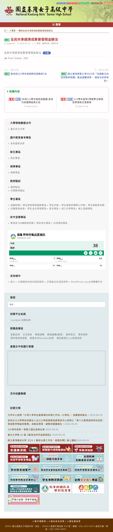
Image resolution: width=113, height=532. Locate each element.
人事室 (38, 43)
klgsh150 (11, 43)
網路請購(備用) (55, 334)
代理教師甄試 (17, 190)
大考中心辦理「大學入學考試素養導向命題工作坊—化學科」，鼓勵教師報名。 (49, 415)
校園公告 (55, 43)
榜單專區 (15, 172)
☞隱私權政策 (74, 521)
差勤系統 (15, 334)
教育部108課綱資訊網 (22, 223)
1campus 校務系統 (20, 320)
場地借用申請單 (18, 338)
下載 (47, 53)
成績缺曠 (15, 205)
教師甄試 (15, 187)
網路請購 (40, 334)
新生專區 (15, 158)
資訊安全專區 (43, 223)
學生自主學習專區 (36, 208)
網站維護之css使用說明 (69, 338)
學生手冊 (54, 205)
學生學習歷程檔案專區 (34, 205)
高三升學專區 (68, 208)
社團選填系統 (17, 208)
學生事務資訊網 (96, 205)
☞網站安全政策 (57, 521)
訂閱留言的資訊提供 (57, 282)
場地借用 (83, 334)
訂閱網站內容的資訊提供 (31, 282)
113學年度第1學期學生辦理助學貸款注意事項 (82, 100)
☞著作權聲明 (39, 521)
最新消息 (46, 43)
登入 (12, 282)
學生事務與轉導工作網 (73, 205)
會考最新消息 (17, 143)
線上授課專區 (85, 208)
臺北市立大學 (17, 129)
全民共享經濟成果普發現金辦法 (22, 52)
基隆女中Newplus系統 (42, 338)
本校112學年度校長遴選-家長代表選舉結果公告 (31, 100)
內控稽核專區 (60, 223)
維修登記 (70, 334)
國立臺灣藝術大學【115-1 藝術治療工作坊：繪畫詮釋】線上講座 (42, 440)
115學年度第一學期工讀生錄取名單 (27, 429)
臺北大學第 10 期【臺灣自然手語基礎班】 (30, 435)
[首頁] (5, 30)
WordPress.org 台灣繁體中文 (87, 282)
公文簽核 (27, 334)
